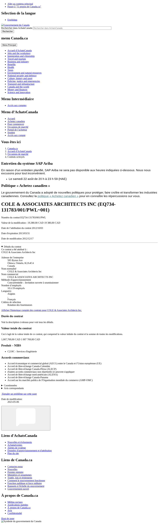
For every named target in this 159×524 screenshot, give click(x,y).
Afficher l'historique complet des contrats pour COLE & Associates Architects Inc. (41, 310)
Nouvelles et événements (19, 442)
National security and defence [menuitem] (21, 75)
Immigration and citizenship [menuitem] (21, 56)
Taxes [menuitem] (10, 70)
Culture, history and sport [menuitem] (19, 78)
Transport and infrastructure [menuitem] (20, 84)
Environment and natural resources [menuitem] (24, 72)
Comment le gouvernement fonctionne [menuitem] (26, 480)
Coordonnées (10, 385)
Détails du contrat (12, 246)
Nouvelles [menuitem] (12, 469)
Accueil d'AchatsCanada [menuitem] (19, 50)
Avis (9, 510)
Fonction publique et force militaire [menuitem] (24, 483)
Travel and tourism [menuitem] (16, 59)
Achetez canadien (16, 121)
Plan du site (13, 453)
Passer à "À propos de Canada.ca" (24, 6)
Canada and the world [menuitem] (18, 86)
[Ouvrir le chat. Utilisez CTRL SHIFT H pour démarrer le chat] (25, 418)
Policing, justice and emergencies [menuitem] (23, 81)
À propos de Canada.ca (18, 507)
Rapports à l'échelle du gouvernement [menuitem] (25, 486)
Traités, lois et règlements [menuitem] (19, 477)
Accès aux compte (16, 135)
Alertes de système (16, 447)
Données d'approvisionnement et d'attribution (29, 450)
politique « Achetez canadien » (58, 196)
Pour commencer (15, 124)
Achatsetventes (14, 445)
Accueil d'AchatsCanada (19, 151)
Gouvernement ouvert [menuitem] (18, 489)
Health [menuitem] (10, 67)
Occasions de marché (17, 127)
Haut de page (7, 518)
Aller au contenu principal (20, 3)
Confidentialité (14, 513)
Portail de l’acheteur (17, 129)
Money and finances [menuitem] (17, 89)
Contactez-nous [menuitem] (15, 466)
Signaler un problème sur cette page (19, 393)
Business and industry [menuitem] (18, 61)
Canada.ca (12, 148)
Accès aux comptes (16, 105)
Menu (9, 45)
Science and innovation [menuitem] (18, 92)
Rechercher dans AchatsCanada (16, 28)
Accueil (11, 118)
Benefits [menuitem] (11, 64)
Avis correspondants (14, 388)
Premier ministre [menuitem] (15, 472)
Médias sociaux (15, 502)
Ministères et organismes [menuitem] (19, 475)
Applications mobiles (17, 505)
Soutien (11, 132)
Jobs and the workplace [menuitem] (18, 53)
